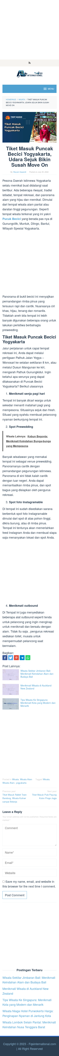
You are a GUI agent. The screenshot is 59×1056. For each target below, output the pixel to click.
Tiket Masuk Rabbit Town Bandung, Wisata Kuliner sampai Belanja (14, 796)
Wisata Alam (26, 779)
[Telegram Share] (22, 657)
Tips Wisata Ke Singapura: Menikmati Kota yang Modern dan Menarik (38, 702)
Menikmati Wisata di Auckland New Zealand (35, 687)
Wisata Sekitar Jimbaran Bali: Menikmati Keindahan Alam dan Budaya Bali (36, 673)
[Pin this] (16, 657)
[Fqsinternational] (29, 73)
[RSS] (29, 63)
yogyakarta (21, 782)
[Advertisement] (29, 30)
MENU (51, 88)
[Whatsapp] (27, 657)
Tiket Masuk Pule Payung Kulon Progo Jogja (44, 795)
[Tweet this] (10, 657)
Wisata (15, 779)
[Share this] (4, 657)
